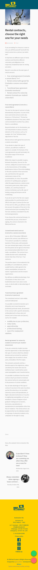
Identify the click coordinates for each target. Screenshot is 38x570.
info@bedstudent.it (19, 527)
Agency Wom (18, 562)
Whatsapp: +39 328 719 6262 (19, 529)
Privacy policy (19, 536)
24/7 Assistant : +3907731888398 (19, 525)
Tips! (17, 43)
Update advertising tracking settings (19, 566)
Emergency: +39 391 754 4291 (19, 531)
